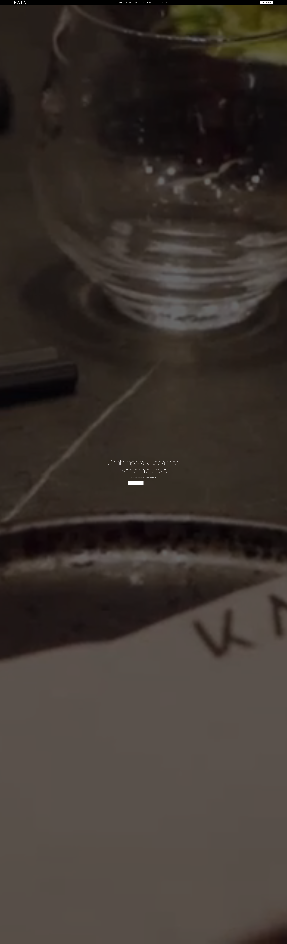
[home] (35, 3)
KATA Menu (133, 2)
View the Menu (152, 483)
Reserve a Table (136, 483)
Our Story (123, 2)
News (149, 2)
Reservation (266, 2)
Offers (141, 2)
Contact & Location (160, 2)
